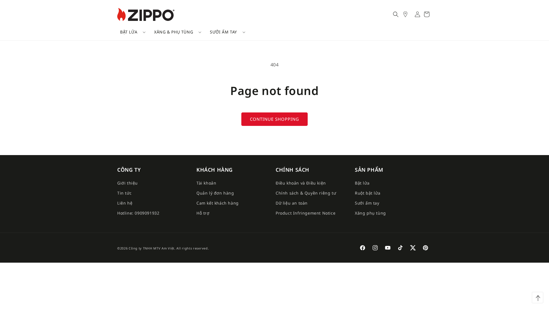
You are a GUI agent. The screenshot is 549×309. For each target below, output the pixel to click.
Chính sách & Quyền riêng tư (306, 193)
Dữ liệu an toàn (292, 203)
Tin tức (124, 193)
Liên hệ (124, 203)
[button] (131, 32)
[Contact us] (408, 14)
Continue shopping (274, 119)
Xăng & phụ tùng (173, 32)
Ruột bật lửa (367, 193)
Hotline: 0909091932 (138, 213)
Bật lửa (128, 32)
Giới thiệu (127, 183)
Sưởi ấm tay (223, 32)
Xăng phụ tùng (370, 213)
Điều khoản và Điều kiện (301, 183)
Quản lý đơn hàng (215, 193)
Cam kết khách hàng (217, 203)
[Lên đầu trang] (537, 297)
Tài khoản (206, 183)
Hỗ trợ (203, 213)
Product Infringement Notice (305, 213)
